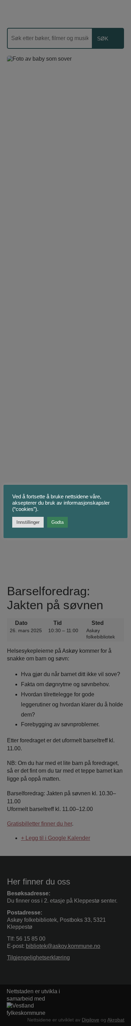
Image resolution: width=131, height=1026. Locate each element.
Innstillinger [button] (27, 522)
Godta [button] (57, 522)
